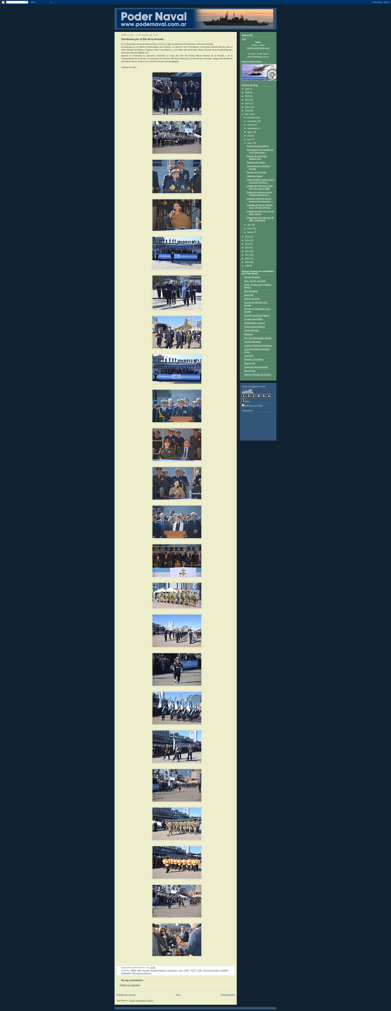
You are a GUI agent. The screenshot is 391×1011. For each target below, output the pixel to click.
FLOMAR (224, 970)
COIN (199, 970)
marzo (250, 229)
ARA (139, 970)
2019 (247, 107)
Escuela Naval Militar (253, 319)
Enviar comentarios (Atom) (141, 1001)
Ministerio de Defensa (141, 973)
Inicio (178, 995)
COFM (186, 970)
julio (249, 136)
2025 (247, 89)
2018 (247, 111)
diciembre (251, 118)
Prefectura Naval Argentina (256, 367)
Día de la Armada (211, 970)
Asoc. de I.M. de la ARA (255, 281)
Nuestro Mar (249, 363)
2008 (247, 266)
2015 (247, 240)
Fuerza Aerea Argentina (254, 327)
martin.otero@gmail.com (258, 48)
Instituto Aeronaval (252, 342)
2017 (247, 114)
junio (249, 139)
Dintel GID (248, 295)
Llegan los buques (255, 176)
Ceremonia (172, 970)
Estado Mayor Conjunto (254, 323)
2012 (247, 251)
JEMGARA (126, 973)
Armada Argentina (158, 970)
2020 (247, 103)
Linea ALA (248, 356)
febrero (250, 232)
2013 (247, 248)
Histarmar (248, 334)
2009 (247, 262)
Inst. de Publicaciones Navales (258, 338)
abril (249, 225)
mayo (250, 143)
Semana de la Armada (256, 172)
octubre (250, 125)
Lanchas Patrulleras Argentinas (258, 346)
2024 (247, 92)
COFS (193, 970)
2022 (247, 96)
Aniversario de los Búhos (258, 146)
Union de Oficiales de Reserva (257, 375)
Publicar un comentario (130, 985)
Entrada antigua (228, 995)
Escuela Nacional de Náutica (257, 315)
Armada (145, 970)
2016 (247, 237)
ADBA (133, 970)
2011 (247, 255)
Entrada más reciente (126, 995)
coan (180, 970)
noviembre (252, 121)
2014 (247, 244)
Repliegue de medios (256, 162)
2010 (247, 259)
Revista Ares (250, 371)
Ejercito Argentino (252, 299)
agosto (250, 132)
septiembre (252, 128)
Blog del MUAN (251, 291)
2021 (247, 100)
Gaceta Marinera (251, 330)
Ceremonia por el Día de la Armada (142, 39)
